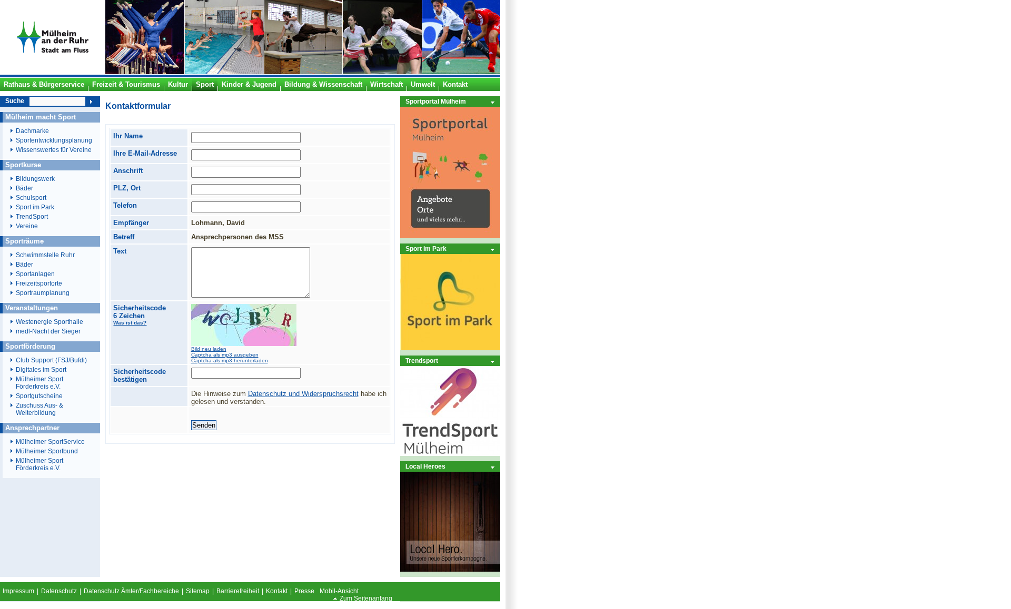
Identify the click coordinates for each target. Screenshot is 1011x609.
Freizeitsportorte (39, 283)
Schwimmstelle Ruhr (45, 255)
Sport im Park (426, 248)
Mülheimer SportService (50, 441)
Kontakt (277, 591)
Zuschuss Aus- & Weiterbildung (39, 409)
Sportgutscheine (39, 396)
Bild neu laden (208, 349)
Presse (304, 591)
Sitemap (198, 591)
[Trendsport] (450, 454)
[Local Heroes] (450, 569)
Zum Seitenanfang (366, 598)
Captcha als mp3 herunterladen (229, 360)
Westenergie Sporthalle (49, 322)
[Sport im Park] (450, 348)
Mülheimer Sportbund (47, 451)
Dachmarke (32, 131)
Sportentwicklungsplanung (54, 140)
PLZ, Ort (127, 188)
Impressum (18, 591)
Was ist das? (129, 323)
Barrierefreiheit (237, 591)
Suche (14, 101)
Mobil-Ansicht (339, 591)
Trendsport (421, 360)
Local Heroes (425, 466)
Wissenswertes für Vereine (54, 150)
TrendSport (32, 216)
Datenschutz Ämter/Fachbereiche (131, 591)
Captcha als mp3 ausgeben (225, 355)
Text (119, 251)
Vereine (27, 226)
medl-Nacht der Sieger (48, 331)
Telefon (125, 205)
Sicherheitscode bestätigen (139, 375)
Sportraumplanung (43, 293)
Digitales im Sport (41, 369)
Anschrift (128, 171)
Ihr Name (128, 136)
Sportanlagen (35, 274)
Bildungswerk (35, 178)
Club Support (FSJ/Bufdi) (51, 360)
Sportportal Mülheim (435, 101)
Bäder (24, 188)
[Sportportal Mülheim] (450, 236)
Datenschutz (59, 591)
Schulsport (31, 197)
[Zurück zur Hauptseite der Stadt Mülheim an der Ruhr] (52, 72)
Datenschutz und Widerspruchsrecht (303, 394)
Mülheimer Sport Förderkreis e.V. (39, 382)
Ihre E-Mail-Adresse (145, 153)
